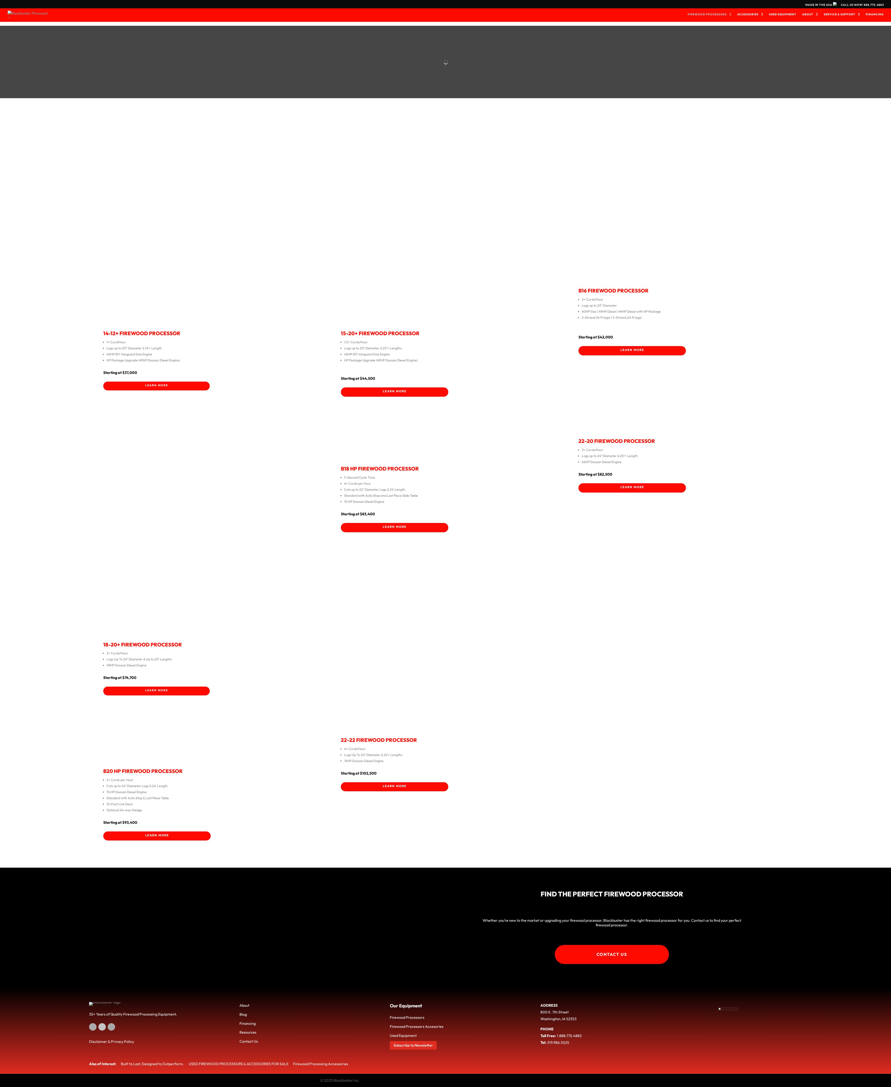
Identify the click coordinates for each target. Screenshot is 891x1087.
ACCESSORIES (748, 14)
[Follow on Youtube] (102, 1027)
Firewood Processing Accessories (320, 1063)
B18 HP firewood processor (380, 468)
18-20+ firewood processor (142, 644)
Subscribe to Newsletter (413, 1045)
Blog (243, 1014)
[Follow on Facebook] (93, 1027)
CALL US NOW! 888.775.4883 (862, 4)
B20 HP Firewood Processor (143, 771)
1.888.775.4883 (569, 1035)
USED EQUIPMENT (782, 14)
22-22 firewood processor (379, 740)
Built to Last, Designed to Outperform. (152, 1063)
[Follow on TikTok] (111, 1027)
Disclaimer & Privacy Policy (111, 1041)
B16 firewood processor (613, 290)
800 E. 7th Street (554, 1012)
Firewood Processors (407, 1017)
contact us (612, 954)
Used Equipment (403, 1035)
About (244, 1005)
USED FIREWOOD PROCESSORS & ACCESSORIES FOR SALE (238, 1063)
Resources (247, 1032)
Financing (247, 1023)
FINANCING (875, 14)
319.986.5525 (558, 1042)
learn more (156, 384)
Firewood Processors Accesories (416, 1026)
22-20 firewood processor (616, 441)
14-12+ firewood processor (141, 333)
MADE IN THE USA (819, 4)
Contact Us (248, 1041)
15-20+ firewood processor (380, 333)
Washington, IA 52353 (558, 1018)
